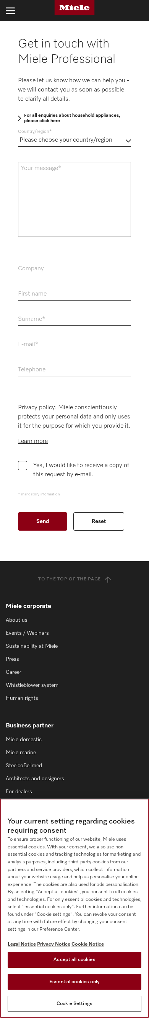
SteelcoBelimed (24, 765)
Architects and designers (35, 778)
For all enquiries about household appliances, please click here (72, 118)
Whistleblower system (32, 685)
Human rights (22, 698)
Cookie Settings (74, 1003)
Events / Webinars (27, 633)
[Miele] (74, 7)
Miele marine (21, 752)
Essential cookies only (74, 981)
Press (12, 659)
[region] (74, 908)
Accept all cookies (74, 959)
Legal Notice (22, 944)
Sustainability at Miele (32, 646)
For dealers (19, 791)
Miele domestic (24, 739)
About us (17, 620)
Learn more (33, 441)
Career (13, 672)
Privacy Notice (53, 944)
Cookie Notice (87, 944)
